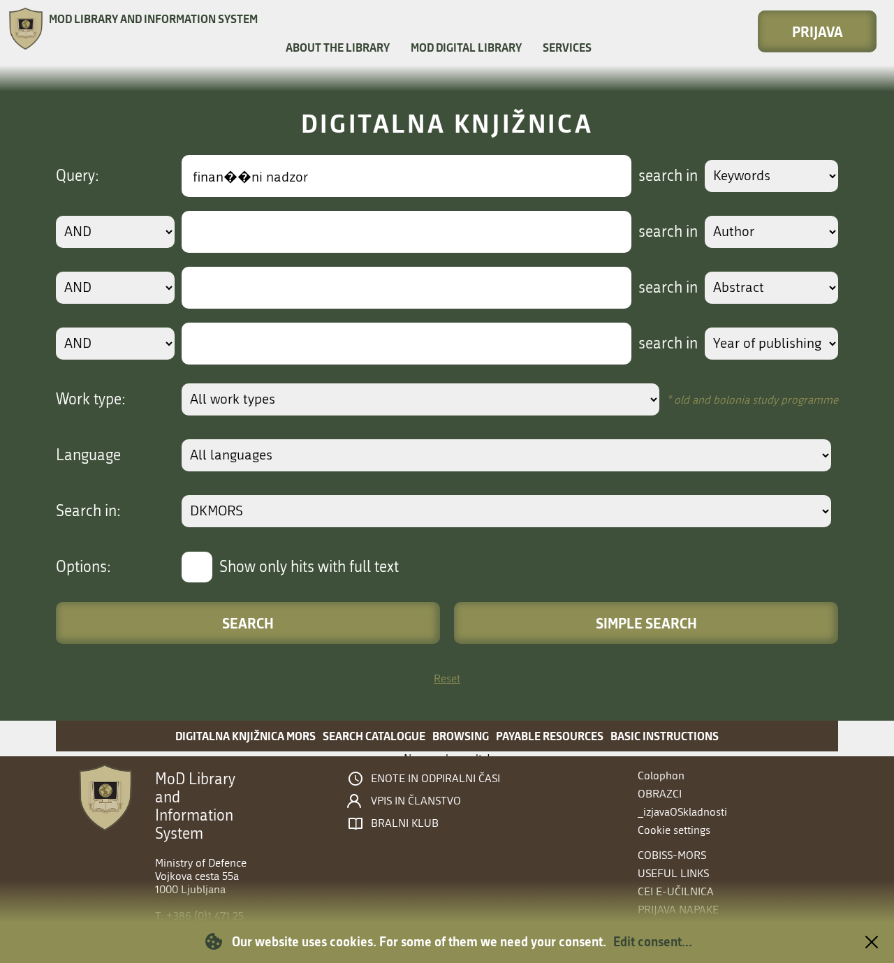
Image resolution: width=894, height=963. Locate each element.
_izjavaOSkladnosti (682, 811)
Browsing (460, 736)
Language (88, 455)
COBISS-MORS (672, 855)
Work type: (91, 399)
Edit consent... (652, 941)
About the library (338, 47)
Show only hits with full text (309, 567)
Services (567, 47)
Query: (77, 176)
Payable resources (549, 736)
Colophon (661, 775)
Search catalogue (374, 736)
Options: (83, 567)
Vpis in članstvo (416, 801)
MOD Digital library (466, 47)
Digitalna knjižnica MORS (245, 736)
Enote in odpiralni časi (435, 778)
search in (668, 176)
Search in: (88, 511)
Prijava (817, 31)
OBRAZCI (660, 793)
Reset (447, 678)
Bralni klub (405, 823)
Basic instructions (664, 736)
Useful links (673, 873)
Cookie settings (674, 830)
